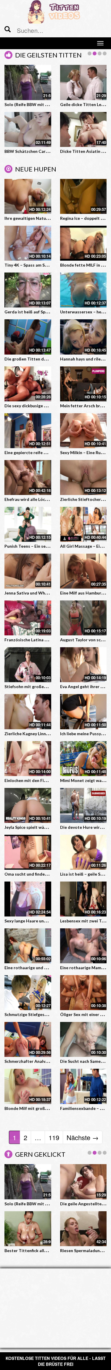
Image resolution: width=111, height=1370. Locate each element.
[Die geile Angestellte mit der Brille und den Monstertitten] (83, 129)
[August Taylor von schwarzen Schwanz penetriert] (83, 617)
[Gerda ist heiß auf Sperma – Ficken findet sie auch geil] (27, 290)
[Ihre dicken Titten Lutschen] (83, 1228)
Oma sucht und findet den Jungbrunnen (42, 874)
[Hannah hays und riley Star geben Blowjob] (83, 336)
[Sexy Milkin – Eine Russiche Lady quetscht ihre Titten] (83, 430)
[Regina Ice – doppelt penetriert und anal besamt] (83, 196)
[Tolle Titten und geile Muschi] (83, 1181)
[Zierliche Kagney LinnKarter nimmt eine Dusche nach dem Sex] (27, 711)
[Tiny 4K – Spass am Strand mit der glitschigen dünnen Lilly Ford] (27, 243)
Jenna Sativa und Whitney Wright (37, 592)
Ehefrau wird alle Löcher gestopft (37, 499)
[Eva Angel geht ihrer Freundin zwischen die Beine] (83, 664)
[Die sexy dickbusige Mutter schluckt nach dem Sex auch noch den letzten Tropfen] (27, 383)
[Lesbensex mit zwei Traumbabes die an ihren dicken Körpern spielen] (83, 899)
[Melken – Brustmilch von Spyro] (27, 82)
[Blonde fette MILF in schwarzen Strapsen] (83, 243)
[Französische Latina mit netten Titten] (27, 617)
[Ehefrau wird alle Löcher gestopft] (27, 477)
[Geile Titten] (27, 129)
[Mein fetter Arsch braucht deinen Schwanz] (83, 383)
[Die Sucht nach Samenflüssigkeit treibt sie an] (83, 1039)
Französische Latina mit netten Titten (42, 639)
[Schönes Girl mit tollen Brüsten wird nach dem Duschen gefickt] (83, 82)
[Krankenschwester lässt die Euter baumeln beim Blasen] (27, 1228)
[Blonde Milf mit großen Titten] (27, 1086)
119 (54, 1137)
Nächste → (83, 1137)
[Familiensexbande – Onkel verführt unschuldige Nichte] (83, 1086)
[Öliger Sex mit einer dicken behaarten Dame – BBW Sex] (83, 992)
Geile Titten (16, 151)
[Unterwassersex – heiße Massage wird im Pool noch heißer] (83, 290)
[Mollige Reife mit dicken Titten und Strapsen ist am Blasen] (27, 1181)
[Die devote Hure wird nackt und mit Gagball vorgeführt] (83, 805)
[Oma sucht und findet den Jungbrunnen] (27, 852)
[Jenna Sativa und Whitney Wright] (27, 571)
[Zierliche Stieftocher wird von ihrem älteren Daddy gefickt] (83, 477)
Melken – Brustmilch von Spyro (34, 104)
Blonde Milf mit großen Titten (34, 1108)
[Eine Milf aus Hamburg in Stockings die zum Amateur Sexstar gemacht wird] (83, 571)
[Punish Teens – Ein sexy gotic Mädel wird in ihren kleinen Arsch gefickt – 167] (27, 524)
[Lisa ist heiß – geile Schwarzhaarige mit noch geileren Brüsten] (83, 852)
